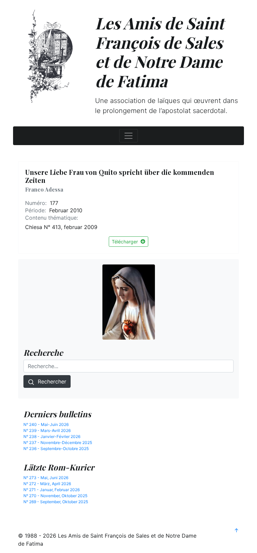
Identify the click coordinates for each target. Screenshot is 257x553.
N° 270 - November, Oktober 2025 (55, 495)
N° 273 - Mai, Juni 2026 (45, 477)
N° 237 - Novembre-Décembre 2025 (57, 442)
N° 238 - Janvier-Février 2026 (51, 436)
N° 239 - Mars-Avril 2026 (47, 430)
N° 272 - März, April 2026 (47, 483)
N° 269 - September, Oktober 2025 (55, 501)
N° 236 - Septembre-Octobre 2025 (56, 448)
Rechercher (50, 381)
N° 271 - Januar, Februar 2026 (51, 489)
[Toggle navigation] (128, 135)
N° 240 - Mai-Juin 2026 (46, 424)
